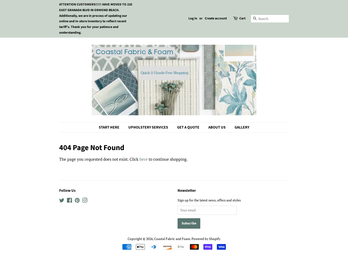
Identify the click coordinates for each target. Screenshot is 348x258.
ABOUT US (217, 127)
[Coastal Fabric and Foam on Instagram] (84, 201)
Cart (242, 18)
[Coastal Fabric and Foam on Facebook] (69, 201)
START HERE (109, 127)
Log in (192, 18)
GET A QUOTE (188, 127)
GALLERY (242, 127)
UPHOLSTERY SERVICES (148, 127)
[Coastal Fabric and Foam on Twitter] (61, 201)
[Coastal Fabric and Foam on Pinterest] (77, 201)
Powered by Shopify (206, 238)
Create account (216, 18)
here (143, 159)
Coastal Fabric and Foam (172, 238)
